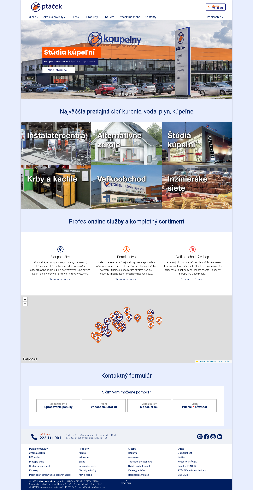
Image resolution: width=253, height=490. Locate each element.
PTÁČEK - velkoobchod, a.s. (192, 470)
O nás (32, 17)
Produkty (92, 17)
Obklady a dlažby (87, 470)
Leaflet (201, 361)
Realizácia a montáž (138, 474)
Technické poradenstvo (140, 461)
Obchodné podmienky (40, 466)
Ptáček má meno (129, 17)
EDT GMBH (184, 474)
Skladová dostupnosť (139, 466)
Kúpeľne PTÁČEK (187, 466)
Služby (75, 17)
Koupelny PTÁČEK (187, 461)
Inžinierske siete (87, 466)
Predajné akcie (36, 461)
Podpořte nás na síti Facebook (206, 436)
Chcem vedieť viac (58, 279)
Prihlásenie (214, 17)
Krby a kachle (85, 474)
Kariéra (109, 17)
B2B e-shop (35, 457)
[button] (151, 325)
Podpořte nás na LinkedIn (219, 436)
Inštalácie (84, 457)
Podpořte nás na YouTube (213, 436)
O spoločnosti (185, 453)
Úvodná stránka (37, 453)
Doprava (132, 453)
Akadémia (133, 457)
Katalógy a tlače (136, 470)
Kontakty (150, 17)
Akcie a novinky (53, 17)
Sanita (82, 461)
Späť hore (126, 483)
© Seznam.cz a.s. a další (219, 361)
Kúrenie (83, 453)
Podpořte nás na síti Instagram (200, 436)
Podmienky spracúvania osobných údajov (50, 474)
